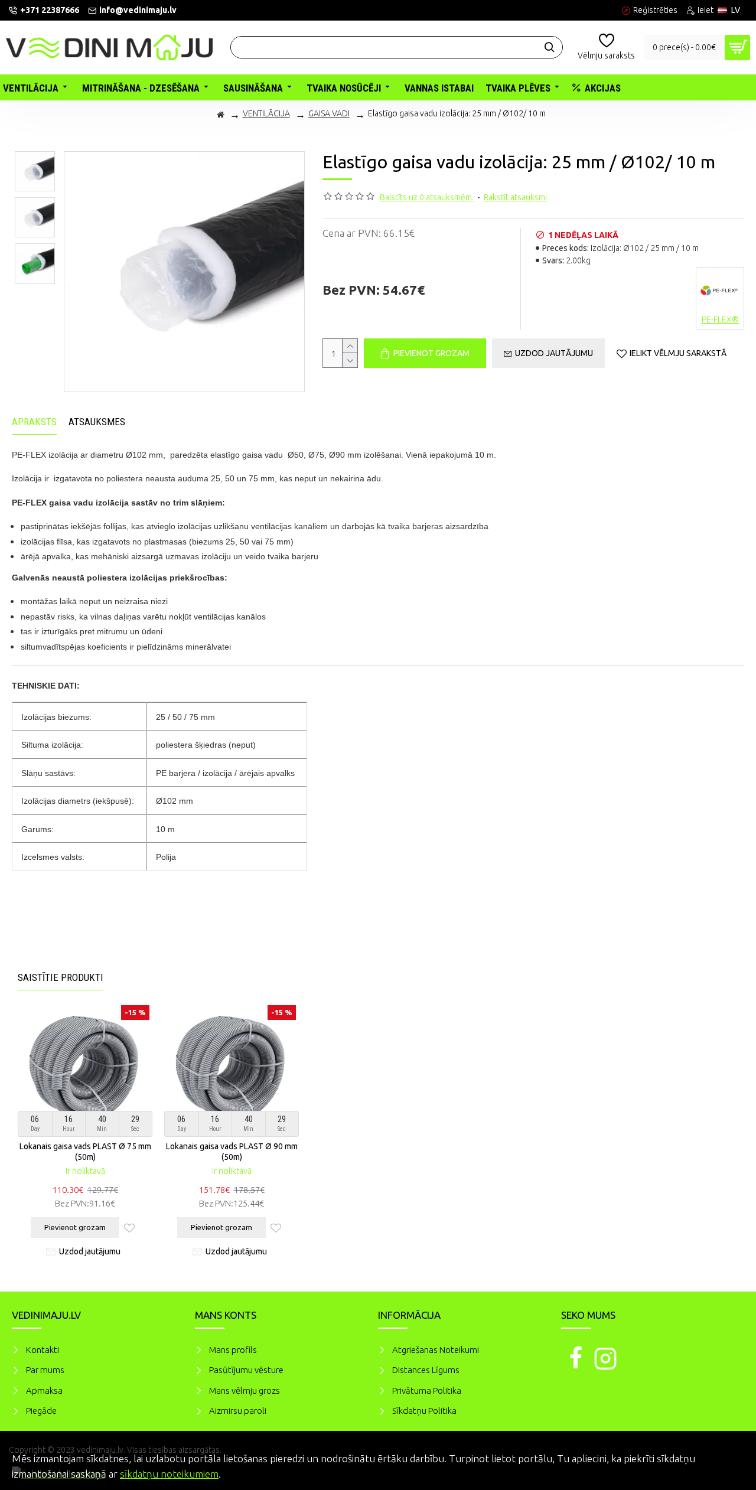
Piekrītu (726, 1457)
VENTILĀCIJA (266, 113)
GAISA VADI (329, 113)
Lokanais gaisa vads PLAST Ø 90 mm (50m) (232, 1152)
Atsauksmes (97, 422)
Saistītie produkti (60, 977)
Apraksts (34, 422)
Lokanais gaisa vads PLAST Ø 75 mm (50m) (85, 1152)
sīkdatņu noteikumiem (169, 1473)
